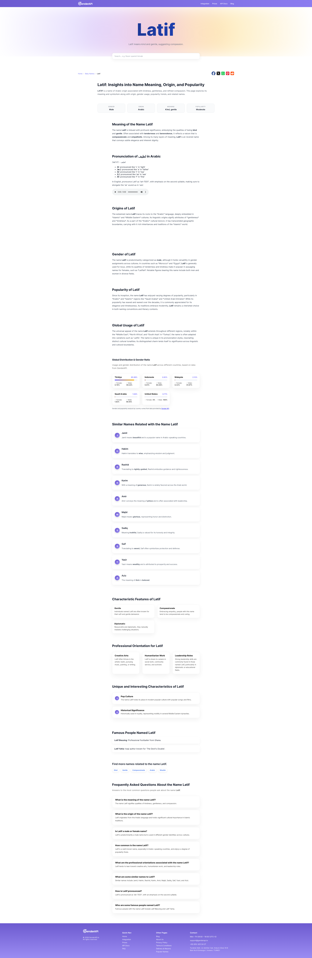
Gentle (124, 770)
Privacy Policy (161, 942)
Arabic (152, 770)
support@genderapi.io (199, 940)
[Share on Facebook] (213, 73)
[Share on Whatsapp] (223, 73)
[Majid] (156, 514)
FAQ (124, 949)
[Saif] (156, 546)
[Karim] (156, 483)
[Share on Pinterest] (227, 73)
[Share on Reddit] (232, 73)
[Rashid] (156, 467)
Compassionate (138, 770)
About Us (159, 939)
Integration (205, 4)
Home (80, 74)
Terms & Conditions (163, 945)
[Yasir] (156, 562)
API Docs (224, 4)
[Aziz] (156, 578)
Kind (115, 770)
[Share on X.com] (218, 73)
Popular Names (162, 952)
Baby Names (89, 74)
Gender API (165, 408)
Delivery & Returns (163, 949)
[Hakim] (156, 451)
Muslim (163, 770)
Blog (232, 4)
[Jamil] (156, 435)
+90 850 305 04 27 (198, 944)
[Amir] (156, 499)
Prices (214, 4)
